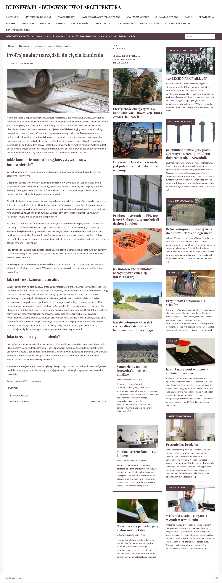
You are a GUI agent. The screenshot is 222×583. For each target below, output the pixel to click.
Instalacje (12, 17)
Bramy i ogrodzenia (18, 30)
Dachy (188, 17)
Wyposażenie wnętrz (177, 23)
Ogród (60, 23)
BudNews (28, 63)
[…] (173, 110)
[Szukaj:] (200, 36)
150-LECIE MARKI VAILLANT (186, 78)
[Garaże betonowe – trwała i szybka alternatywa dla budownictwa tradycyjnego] (137, 317)
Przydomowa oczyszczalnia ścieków (185, 303)
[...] (129, 411)
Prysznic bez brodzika (182, 444)
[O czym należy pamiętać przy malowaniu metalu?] (137, 521)
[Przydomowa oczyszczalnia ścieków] (190, 295)
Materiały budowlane (38, 17)
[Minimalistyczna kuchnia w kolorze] (137, 446)
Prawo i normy (66, 17)
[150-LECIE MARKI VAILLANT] (190, 73)
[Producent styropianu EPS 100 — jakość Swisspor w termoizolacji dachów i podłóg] (137, 210)
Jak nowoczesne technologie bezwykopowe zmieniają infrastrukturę (133, 273)
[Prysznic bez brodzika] (190, 439)
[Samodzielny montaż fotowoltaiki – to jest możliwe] (137, 361)
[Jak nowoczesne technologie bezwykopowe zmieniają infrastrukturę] (137, 263)
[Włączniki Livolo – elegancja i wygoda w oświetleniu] (190, 510)
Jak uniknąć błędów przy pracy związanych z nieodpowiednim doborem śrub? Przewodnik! (188, 154)
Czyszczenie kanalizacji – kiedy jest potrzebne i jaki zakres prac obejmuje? (136, 166)
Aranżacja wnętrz (137, 17)
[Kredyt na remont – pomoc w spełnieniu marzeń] (190, 364)
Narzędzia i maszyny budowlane (101, 17)
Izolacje (45, 23)
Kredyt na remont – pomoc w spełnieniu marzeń (187, 371)
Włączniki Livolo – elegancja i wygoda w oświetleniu (187, 518)
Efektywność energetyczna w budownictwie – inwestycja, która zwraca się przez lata (137, 113)
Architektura (103, 23)
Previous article (20, 401)
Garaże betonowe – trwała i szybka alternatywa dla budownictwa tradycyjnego (133, 326)
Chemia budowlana (167, 17)
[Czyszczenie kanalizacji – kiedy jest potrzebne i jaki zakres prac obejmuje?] (137, 157)
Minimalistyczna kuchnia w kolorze (136, 454)
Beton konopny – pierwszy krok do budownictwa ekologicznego (189, 231)
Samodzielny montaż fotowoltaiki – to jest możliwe (132, 370)
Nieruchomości (80, 23)
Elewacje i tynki (149, 23)
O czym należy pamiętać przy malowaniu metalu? (137, 528)
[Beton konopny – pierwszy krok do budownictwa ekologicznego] (190, 223)
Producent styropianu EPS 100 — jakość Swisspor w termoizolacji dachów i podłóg (137, 219)
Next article (98, 401)
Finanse (10, 23)
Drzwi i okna (206, 17)
